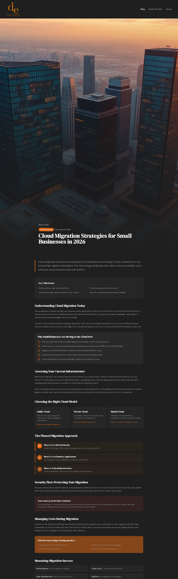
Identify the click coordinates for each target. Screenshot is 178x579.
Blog (143, 9)
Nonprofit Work (155, 9)
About (169, 9)
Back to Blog (44, 225)
